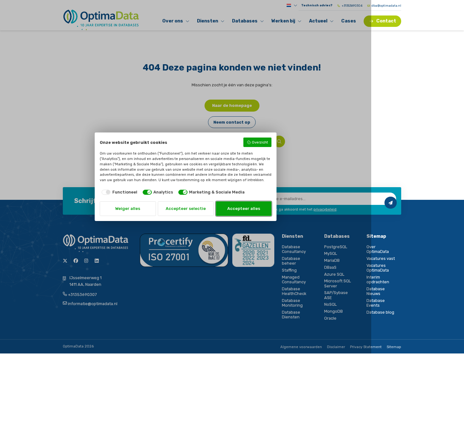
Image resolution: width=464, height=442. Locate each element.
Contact (386, 21)
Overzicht (260, 142)
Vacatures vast (380, 258)
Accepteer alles (243, 208)
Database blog (380, 312)
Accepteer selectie (186, 208)
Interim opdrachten (377, 279)
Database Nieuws (375, 291)
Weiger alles (127, 208)
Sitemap (394, 347)
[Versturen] (390, 203)
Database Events (375, 303)
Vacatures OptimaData (377, 268)
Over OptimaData (377, 249)
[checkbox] (118, 192)
